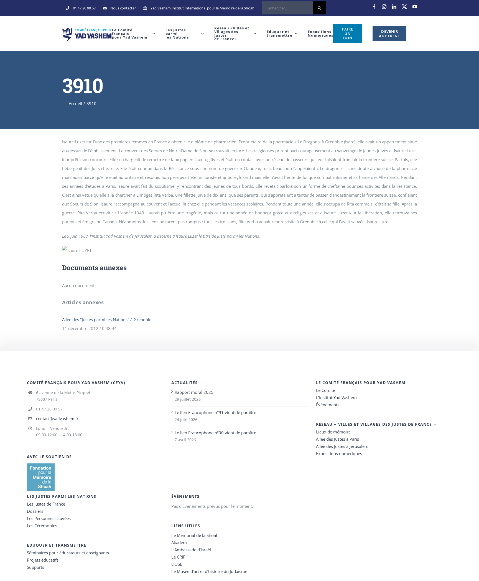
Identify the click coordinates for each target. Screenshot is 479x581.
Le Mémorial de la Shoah (194, 535)
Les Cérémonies (42, 525)
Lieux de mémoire (333, 432)
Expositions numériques (339, 453)
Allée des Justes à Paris (337, 439)
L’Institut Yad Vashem (336, 397)
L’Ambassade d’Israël (191, 549)
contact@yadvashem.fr (57, 418)
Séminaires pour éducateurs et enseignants (68, 552)
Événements (327, 404)
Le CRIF (178, 557)
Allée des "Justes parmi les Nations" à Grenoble (106, 319)
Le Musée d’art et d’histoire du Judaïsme (209, 571)
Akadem (179, 542)
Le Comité (325, 390)
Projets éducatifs (42, 560)
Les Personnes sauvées (49, 518)
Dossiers (35, 511)
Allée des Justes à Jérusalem (342, 446)
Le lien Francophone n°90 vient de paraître (215, 432)
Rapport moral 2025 (194, 392)
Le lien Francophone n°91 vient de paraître (215, 412)
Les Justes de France (46, 504)
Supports (35, 567)
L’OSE (176, 564)
